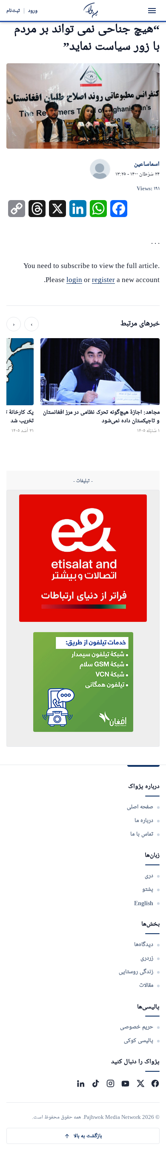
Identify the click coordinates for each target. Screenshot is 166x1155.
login (74, 280)
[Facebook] (155, 1083)
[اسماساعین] (100, 169)
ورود (32, 10)
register (103, 280)
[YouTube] (125, 1083)
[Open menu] (152, 10)
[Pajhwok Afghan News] (91, 10)
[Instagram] (110, 1083)
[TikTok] (95, 1083)
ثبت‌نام (13, 10)
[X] (140, 1083)
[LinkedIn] (80, 1083)
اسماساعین (147, 164)
